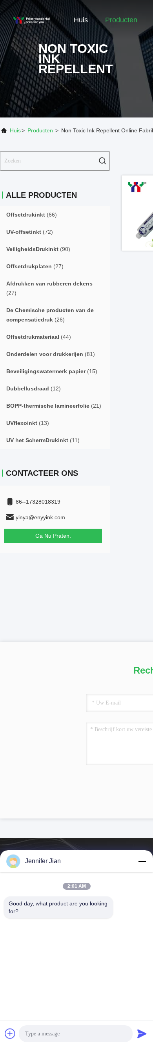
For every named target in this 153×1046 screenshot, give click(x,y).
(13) (27, 423)
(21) (53, 406)
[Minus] (142, 861)
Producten (121, 20)
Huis (81, 20)
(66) (31, 214)
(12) (33, 388)
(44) (38, 337)
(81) (50, 354)
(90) (38, 249)
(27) (35, 266)
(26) (50, 315)
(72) (29, 232)
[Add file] (10, 1033)
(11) (43, 440)
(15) (51, 371)
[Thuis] (31, 19)
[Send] (142, 1033)
